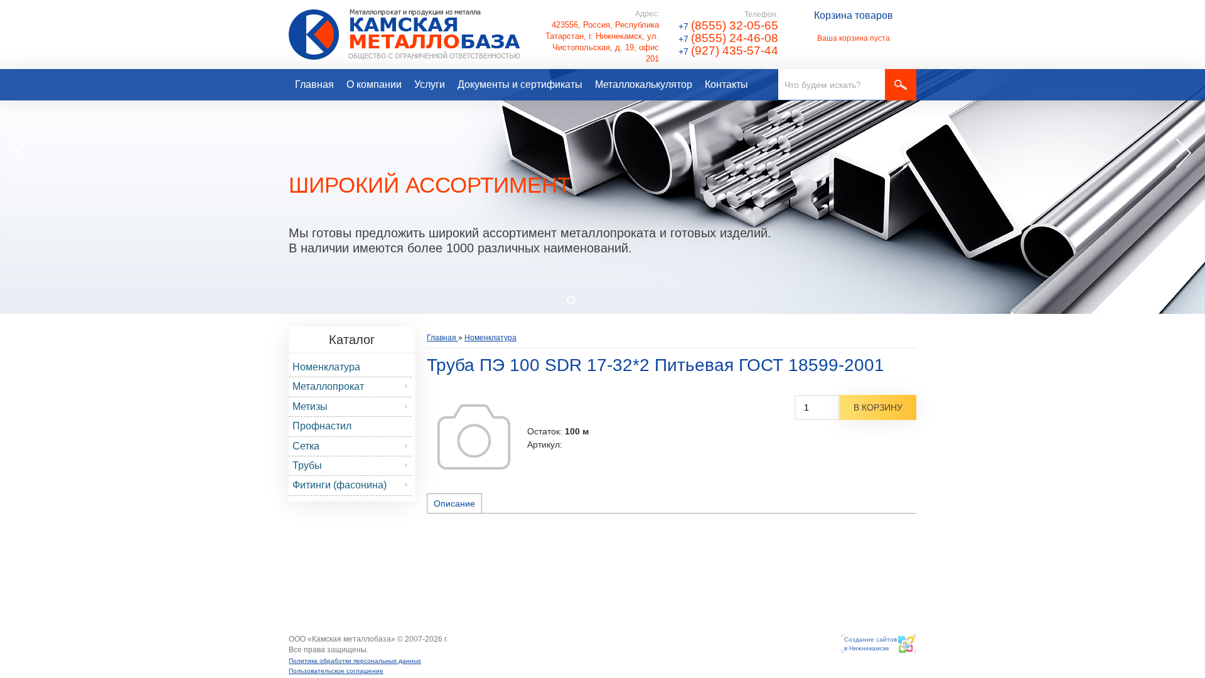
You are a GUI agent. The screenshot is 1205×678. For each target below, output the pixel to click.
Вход (377, 650)
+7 (728, 26)
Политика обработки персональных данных (355, 660)
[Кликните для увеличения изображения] (474, 437)
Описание (454, 503)
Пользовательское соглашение (336, 670)
